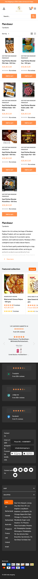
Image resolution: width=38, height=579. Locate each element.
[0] (30, 8)
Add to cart (9, 76)
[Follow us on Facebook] (15, 470)
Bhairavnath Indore (10, 296)
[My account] (4, 9)
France (7, 533)
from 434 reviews (19, 332)
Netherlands (9, 511)
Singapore (8, 529)
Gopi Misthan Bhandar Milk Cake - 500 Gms (9, 62)
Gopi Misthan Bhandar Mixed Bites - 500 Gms (9, 200)
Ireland (7, 542)
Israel (7, 547)
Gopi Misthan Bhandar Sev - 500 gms (28, 62)
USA (6, 502)
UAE (6, 538)
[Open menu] (35, 8)
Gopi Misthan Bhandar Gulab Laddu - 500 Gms (28, 107)
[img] (19, 328)
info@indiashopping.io (22, 448)
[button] (9, 305)
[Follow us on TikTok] (15, 475)
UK (6, 507)
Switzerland (9, 520)
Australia (8, 524)
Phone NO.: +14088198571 (22, 442)
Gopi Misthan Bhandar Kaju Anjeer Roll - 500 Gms (28, 154)
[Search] (33, 16)
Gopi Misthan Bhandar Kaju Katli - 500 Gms (9, 153)
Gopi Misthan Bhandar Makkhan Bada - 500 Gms (9, 107)
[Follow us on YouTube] (31, 470)
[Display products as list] (35, 34)
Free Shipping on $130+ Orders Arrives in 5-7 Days (19, 1)
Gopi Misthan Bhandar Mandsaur (9, 57)
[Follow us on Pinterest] (26, 470)
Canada (7, 515)
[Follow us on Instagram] (20, 470)
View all (32, 269)
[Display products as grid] (32, 34)
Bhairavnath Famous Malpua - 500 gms (13, 300)
